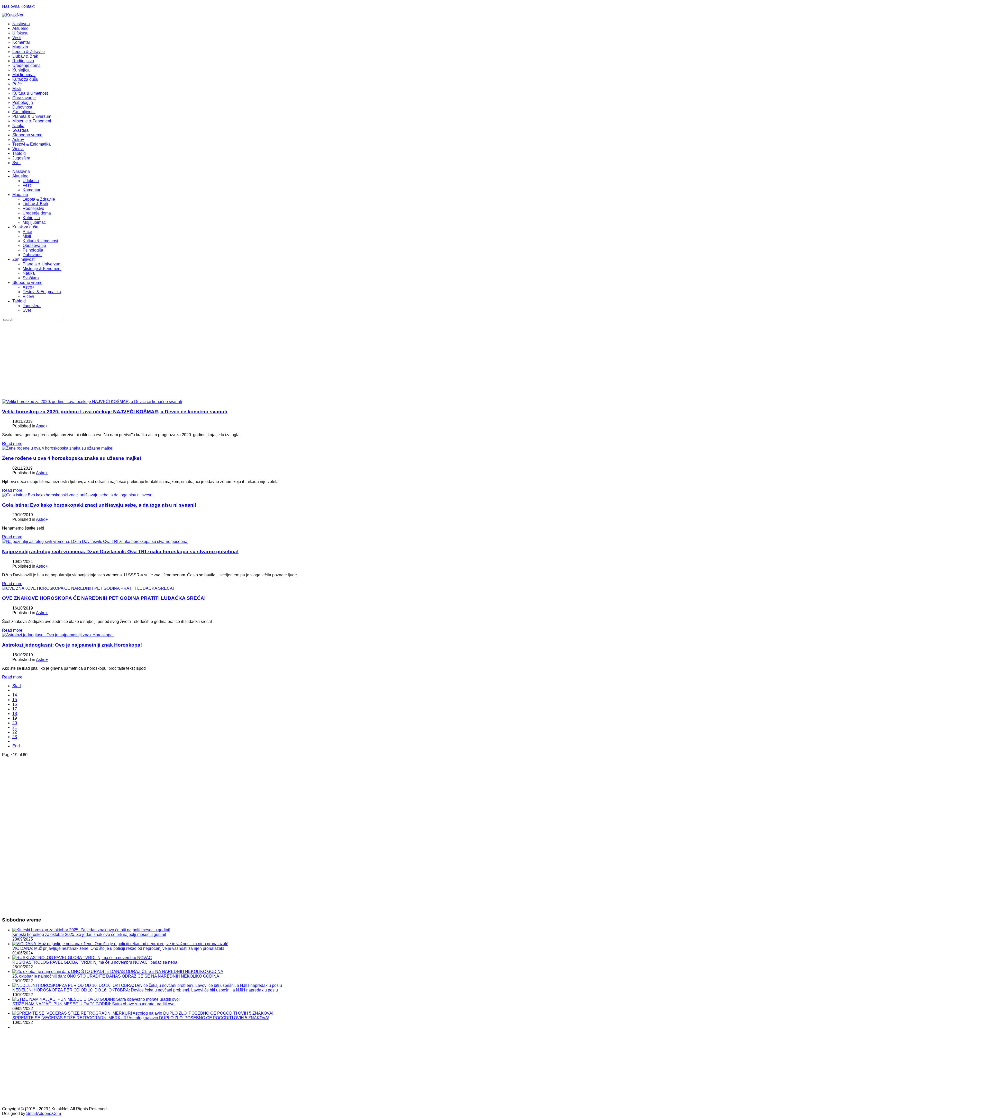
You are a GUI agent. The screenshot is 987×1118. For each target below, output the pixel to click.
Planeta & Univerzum (42, 264)
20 (14, 723)
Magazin (20, 194)
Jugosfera (32, 305)
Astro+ (28, 287)
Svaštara (31, 278)
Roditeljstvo (33, 208)
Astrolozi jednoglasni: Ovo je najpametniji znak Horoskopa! (72, 645)
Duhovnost (32, 255)
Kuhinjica (31, 218)
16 (14, 704)
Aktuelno (20, 176)
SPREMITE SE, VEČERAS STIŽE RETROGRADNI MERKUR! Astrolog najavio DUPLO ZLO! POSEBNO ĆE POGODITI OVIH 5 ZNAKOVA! (140, 1018)
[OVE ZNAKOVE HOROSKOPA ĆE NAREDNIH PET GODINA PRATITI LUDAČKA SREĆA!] (88, 588)
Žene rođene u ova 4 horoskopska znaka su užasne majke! (71, 458)
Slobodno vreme (27, 282)
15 (14, 699)
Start (16, 686)
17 (14, 709)
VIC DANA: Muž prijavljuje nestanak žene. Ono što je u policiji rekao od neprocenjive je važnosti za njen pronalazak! (118, 948)
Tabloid (19, 301)
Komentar (31, 190)
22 (14, 732)
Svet (27, 310)
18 (14, 713)
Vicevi (28, 296)
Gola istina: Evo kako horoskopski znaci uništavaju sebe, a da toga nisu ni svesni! (99, 505)
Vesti (27, 185)
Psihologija (33, 250)
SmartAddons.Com (43, 1113)
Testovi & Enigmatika (42, 292)
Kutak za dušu (25, 227)
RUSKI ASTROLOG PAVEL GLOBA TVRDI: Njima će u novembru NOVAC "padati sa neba (94, 962)
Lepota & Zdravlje (39, 199)
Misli (27, 236)
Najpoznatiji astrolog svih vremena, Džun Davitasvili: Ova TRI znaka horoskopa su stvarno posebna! (120, 551)
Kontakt (27, 6)
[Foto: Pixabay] (57, 448)
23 (14, 737)
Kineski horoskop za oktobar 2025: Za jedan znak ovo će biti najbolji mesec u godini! (89, 934)
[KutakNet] (12, 15)
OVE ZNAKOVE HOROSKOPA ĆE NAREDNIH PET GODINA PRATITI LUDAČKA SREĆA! (104, 598)
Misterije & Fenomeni (42, 268)
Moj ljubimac (34, 222)
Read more (12, 443)
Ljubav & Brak (35, 204)
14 (14, 695)
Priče (27, 231)
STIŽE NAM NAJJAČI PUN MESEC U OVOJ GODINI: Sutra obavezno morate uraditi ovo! (94, 1004)
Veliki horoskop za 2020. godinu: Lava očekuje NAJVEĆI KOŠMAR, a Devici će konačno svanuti (114, 411)
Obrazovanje (34, 245)
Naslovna (11, 6)
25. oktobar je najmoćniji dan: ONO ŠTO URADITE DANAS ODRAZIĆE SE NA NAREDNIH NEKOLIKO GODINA (115, 976)
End (16, 746)
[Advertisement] (493, 361)
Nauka (29, 273)
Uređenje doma (37, 213)
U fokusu (31, 180)
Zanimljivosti (23, 259)
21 (14, 727)
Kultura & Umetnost (40, 241)
